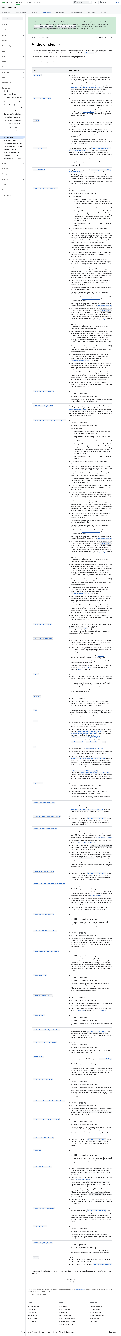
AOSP (33, 37)
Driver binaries (32, 1321)
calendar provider (95, 896)
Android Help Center (96, 1306)
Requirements (32, 1309)
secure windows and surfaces (91, 299)
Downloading (32, 1312)
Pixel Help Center (95, 1309)
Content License (80, 1289)
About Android (32, 1332)
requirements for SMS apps (94, 748)
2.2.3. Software (80, 1010)
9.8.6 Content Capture (83, 1179)
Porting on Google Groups (66, 1324)
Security (35, 12)
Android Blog (63, 1312)
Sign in (116, 2)
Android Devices (76, 12)
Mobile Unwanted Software (104, 837)
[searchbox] (12, 18)
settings (81, 360)
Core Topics (47, 12)
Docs (18, 2)
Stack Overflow (94, 1318)
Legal (49, 1332)
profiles (80, 669)
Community (42, 1332)
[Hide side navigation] (23, 1332)
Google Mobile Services (97, 1315)
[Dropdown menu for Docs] (22, 2)
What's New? (6, 12)
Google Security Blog (65, 1315)
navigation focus (88, 112)
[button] (11, 29)
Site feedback (70, 1332)
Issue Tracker (94, 1321)
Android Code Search (34, 2)
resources (101, 656)
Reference (103, 12)
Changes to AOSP (86, 29)
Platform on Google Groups (67, 1318)
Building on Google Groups (67, 1321)
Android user (87, 667)
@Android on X (63, 1306)
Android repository (33, 1306)
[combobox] (82, 2)
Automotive (91, 12)
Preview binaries (32, 1315)
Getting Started (21, 12)
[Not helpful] (110, 37)
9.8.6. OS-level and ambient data (86, 842)
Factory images (32, 1318)
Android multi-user (103, 320)
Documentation (9, 7)
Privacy (61, 1332)
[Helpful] (108, 37)
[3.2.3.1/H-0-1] (101, 1010)
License (55, 1332)
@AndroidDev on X (64, 1309)
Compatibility (60, 12)
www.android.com (95, 1312)
